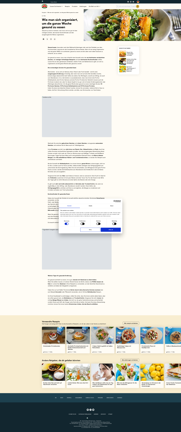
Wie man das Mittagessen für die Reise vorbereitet (127, 383)
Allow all (111, 229)
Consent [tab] (69, 205)
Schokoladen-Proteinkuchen (51, 346)
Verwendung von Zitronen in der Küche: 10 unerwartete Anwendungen (151, 384)
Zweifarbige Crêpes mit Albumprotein (124, 346)
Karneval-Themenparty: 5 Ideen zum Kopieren (131, 69)
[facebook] (43, 39)
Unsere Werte (54, 2)
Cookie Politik (72, 414)
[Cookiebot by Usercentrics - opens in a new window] (114, 201)
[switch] (83, 224)
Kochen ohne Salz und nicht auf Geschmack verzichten (131, 61)
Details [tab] (90, 205)
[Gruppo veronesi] (90, 418)
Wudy (61, 397)
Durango (119, 397)
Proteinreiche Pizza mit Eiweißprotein (148, 346)
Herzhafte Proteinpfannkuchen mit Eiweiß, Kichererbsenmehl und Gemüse (78, 347)
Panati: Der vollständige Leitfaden (130, 54)
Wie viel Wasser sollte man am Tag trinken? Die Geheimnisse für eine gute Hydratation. (102, 384)
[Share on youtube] (133, 2)
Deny (90, 229)
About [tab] (111, 205)
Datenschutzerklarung (85, 414)
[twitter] (47, 39)
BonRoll (69, 397)
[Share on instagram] (131, 2)
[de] (138, 2)
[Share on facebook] (128, 2)
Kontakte (103, 414)
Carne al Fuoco (90, 397)
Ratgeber (44, 12)
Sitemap (110, 414)
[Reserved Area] (137, 6)
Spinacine (100, 397)
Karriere (96, 414)
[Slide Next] (176, 340)
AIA (55, 397)
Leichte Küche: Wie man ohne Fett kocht (78, 383)
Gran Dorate (110, 397)
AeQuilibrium (78, 397)
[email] (51, 39)
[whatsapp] (54, 39)
